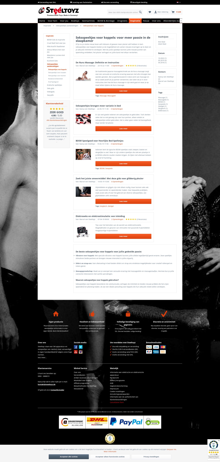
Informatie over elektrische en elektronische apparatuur (127, 373)
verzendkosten (102, 412)
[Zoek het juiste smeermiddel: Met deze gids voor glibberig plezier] (83, 192)
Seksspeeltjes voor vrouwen (57, 73)
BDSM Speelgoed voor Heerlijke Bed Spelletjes (99, 140)
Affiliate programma (81, 383)
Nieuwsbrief (78, 389)
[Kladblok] (149, 12)
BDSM (102, 168)
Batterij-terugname (117, 380)
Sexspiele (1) (163, 104)
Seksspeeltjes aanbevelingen (53, 65)
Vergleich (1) (163, 108)
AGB (111, 383)
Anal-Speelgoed (53, 82)
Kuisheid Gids (52, 61)
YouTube (76, 352)
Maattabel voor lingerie (83, 380)
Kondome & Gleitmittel (55, 79)
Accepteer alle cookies (69, 457)
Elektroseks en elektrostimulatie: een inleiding (100, 216)
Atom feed (162, 44)
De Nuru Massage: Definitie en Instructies (97, 62)
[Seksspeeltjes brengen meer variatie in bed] (83, 119)
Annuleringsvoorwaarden (119, 394)
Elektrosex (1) (163, 111)
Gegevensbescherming (119, 386)
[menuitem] (125, 12)
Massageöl (111, 96)
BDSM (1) (161, 102)
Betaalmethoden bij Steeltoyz (85, 386)
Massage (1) (162, 97)
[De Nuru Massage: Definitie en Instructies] (83, 76)
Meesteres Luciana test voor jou (56, 56)
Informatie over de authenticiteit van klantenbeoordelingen (124, 398)
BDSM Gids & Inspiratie (56, 40)
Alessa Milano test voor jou (56, 51)
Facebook (76, 347)
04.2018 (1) (162, 62)
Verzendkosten (79, 375)
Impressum (114, 389)
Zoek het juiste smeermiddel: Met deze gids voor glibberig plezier (109, 178)
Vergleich (103, 206)
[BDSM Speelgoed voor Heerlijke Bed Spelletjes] (83, 154)
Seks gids (50, 88)
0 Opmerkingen (117, 109)
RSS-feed (161, 42)
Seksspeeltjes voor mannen (57, 76)
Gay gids (50, 95)
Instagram (81, 352)
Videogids (51, 92)
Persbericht (114, 378)
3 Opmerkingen (117, 66)
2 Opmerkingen (117, 219)
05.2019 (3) (162, 60)
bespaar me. (172, 449)
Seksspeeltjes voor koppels (57, 69)
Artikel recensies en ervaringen (86, 378)
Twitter (81, 347)
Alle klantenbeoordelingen (57, 120)
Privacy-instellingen (151, 457)
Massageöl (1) (163, 100)
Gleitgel (111, 206)
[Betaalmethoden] (163, 349)
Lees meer (123, 91)
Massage (103, 96)
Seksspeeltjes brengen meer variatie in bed (98, 105)
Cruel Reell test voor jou (56, 43)
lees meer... (42, 357)
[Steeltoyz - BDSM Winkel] (62, 12)
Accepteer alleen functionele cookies (110, 457)
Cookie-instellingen (117, 391)
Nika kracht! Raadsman (56, 46)
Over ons (77, 372)
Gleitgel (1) (162, 106)
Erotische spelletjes (54, 85)
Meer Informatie (110, 451)
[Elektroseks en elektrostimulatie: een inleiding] (83, 232)
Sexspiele (109, 168)
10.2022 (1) (162, 58)
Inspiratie (50, 36)
